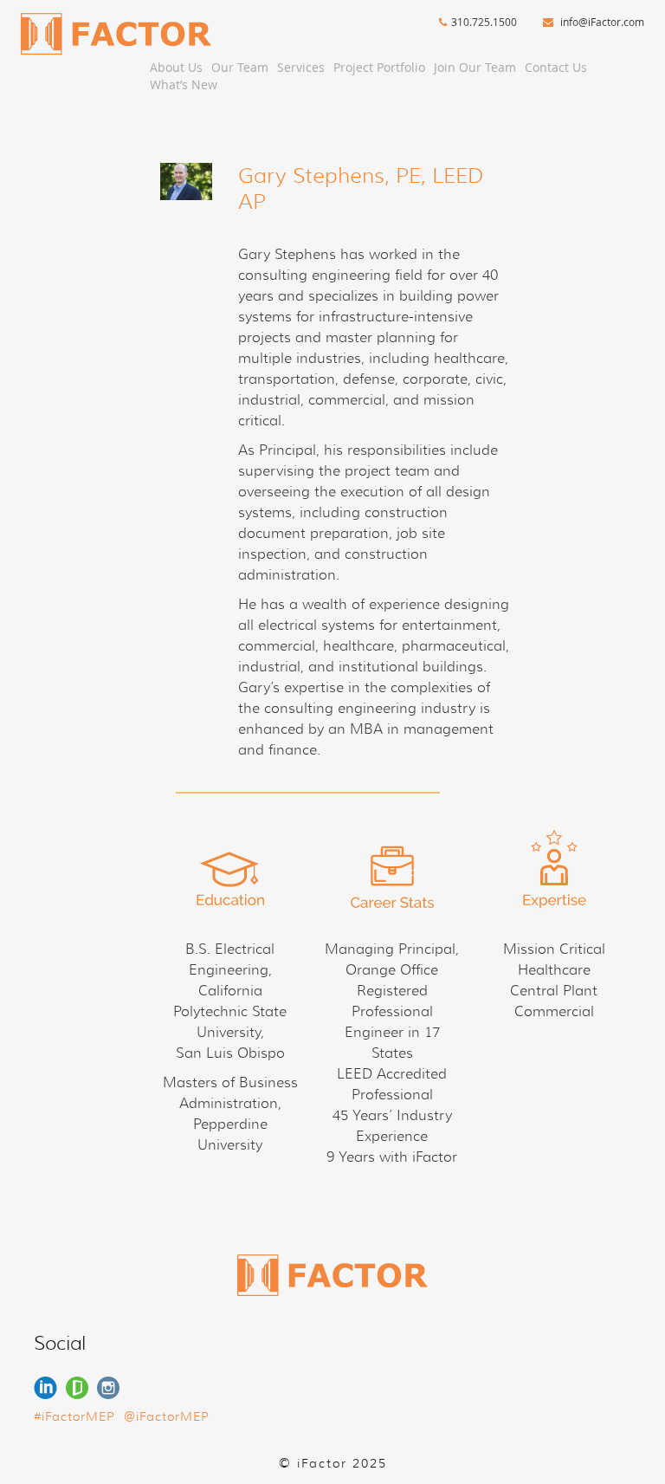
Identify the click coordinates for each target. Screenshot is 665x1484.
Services (301, 67)
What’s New (183, 84)
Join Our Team (475, 67)
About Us (176, 67)
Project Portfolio (379, 67)
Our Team (239, 67)
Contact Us (556, 67)
